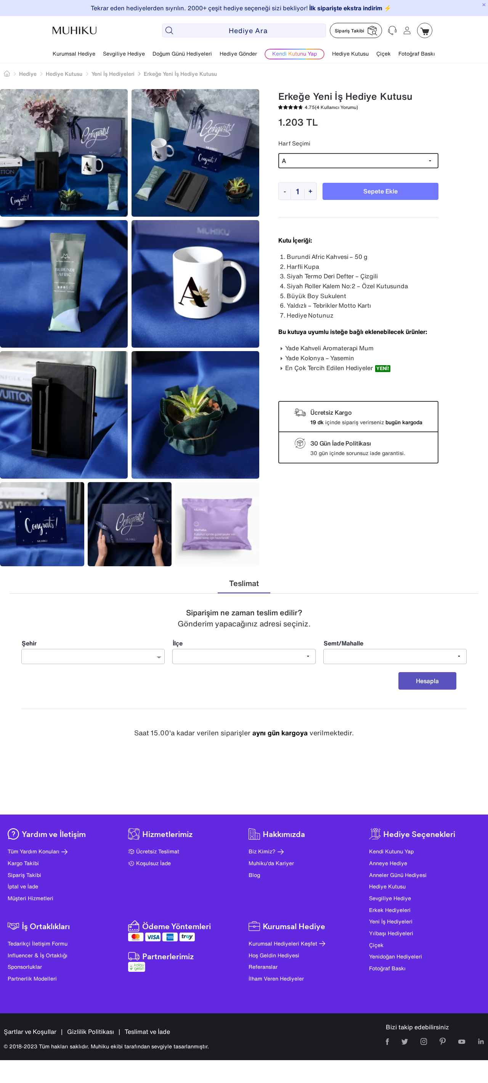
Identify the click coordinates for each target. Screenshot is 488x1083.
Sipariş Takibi (24, 875)
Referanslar (263, 967)
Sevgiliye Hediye (124, 54)
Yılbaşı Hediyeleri (391, 933)
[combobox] (93, 656)
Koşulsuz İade (153, 863)
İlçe (178, 643)
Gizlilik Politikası (90, 1031)
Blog (254, 875)
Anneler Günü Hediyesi (398, 875)
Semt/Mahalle (343, 643)
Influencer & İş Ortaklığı (37, 955)
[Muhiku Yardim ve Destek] (392, 30)
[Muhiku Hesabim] (407, 30)
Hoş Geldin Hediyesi (274, 955)
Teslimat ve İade (147, 1031)
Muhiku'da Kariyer (271, 863)
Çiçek (383, 54)
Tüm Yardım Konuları (33, 851)
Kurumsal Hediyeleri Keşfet (283, 943)
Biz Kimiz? (262, 851)
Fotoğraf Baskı (416, 54)
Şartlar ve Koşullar (30, 1031)
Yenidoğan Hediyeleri (395, 956)
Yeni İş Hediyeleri (391, 921)
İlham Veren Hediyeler (276, 978)
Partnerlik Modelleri (32, 978)
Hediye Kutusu (350, 54)
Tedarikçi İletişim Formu (37, 943)
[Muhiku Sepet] (424, 30)
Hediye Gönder (238, 54)
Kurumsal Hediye (74, 54)
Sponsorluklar (25, 967)
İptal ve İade (23, 886)
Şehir (29, 643)
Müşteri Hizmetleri (30, 898)
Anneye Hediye (388, 863)
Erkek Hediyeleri (390, 910)
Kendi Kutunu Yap (391, 851)
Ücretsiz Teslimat (157, 851)
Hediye (28, 74)
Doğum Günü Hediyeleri (182, 54)
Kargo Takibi (23, 863)
